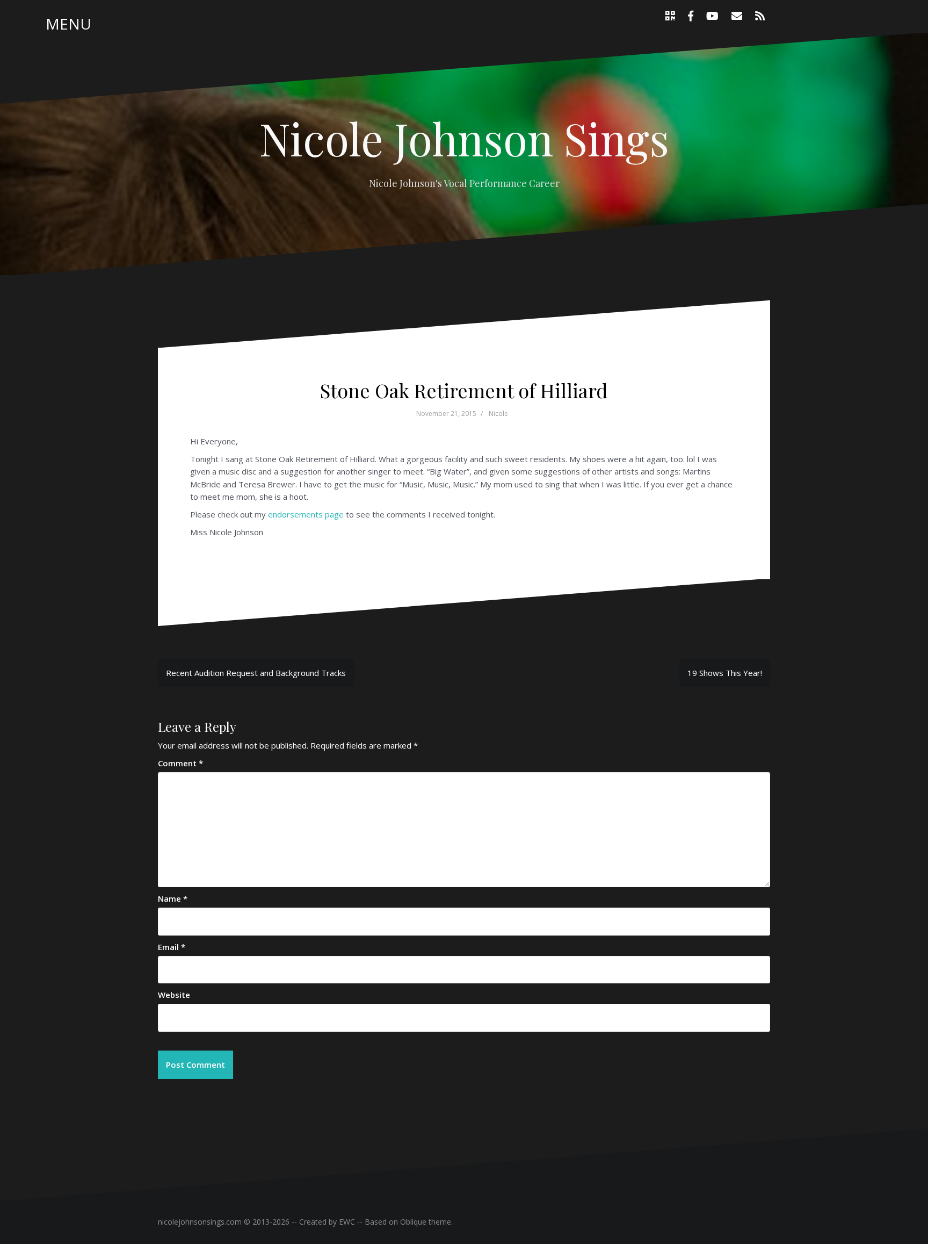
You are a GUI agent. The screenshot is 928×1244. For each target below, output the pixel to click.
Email (171, 946)
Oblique (413, 1222)
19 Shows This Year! (724, 672)
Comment (180, 763)
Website (174, 994)
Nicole (498, 413)
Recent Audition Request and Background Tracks (256, 672)
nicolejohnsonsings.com (200, 1222)
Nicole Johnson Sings (464, 138)
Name (172, 898)
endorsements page (306, 514)
